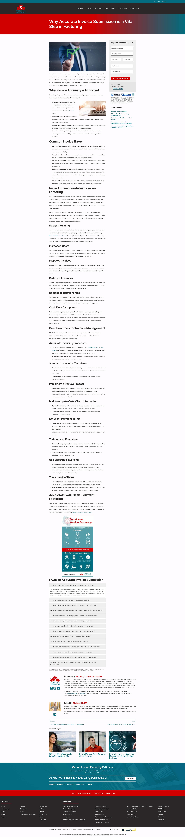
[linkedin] (58, 688)
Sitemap (98, 829)
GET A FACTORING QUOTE (120, 78)
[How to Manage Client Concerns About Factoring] (92, 732)
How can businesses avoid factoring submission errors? (72, 636)
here (127, 103)
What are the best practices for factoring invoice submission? (74, 631)
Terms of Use (91, 829)
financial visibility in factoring (57, 235)
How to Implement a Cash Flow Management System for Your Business (121, 122)
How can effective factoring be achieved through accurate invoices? (76, 647)
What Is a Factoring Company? (119, 111)
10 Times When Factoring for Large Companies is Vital (120, 114)
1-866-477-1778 (161, 1)
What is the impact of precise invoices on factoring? (71, 641)
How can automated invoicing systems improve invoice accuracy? (75, 616)
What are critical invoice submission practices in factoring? (73, 626)
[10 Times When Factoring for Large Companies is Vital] (62, 732)
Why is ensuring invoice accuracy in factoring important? (72, 621)
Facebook (74, 693)
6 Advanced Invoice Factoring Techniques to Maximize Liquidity (122, 126)
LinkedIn (68, 693)
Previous (52, 721)
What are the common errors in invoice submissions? (71, 600)
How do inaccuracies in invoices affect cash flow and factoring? (74, 605)
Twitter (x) (83, 693)
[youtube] (114, 829)
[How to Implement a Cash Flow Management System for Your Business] (122, 732)
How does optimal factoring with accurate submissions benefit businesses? (73, 663)
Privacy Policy (72, 829)
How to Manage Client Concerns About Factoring (121, 118)
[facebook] (51, 688)
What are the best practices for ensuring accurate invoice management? (78, 610)
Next (133, 721)
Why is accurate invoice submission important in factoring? (73, 585)
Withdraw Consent (82, 829)
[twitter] (54, 688)
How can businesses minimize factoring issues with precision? (74, 657)
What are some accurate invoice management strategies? (72, 652)
